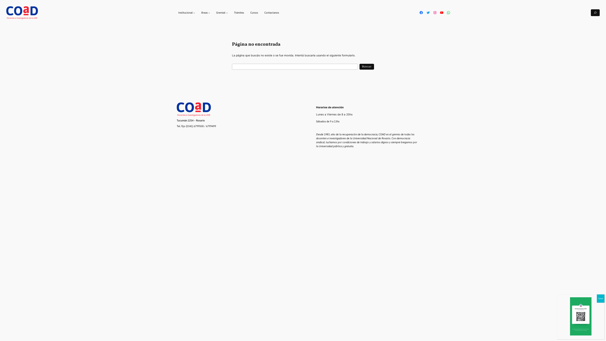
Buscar (366, 66)
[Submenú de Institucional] (194, 12)
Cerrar (600, 298)
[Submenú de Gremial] (227, 12)
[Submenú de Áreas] (209, 12)
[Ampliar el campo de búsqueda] (595, 12)
